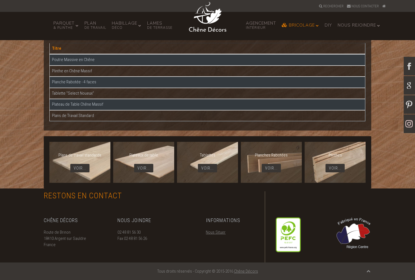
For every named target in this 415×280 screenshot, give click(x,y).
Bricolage (301, 25)
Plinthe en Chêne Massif (72, 70)
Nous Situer (216, 232)
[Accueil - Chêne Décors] (384, 6)
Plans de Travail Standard (73, 115)
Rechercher (333, 6)
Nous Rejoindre (357, 25)
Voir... (80, 168)
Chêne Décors (246, 271)
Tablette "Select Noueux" (73, 93)
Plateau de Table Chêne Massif (77, 104)
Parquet (64, 25)
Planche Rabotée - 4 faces (74, 81)
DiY (328, 25)
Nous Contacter (365, 6)
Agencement (261, 25)
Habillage (124, 25)
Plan (95, 25)
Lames (159, 25)
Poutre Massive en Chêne (73, 59)
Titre (56, 48)
